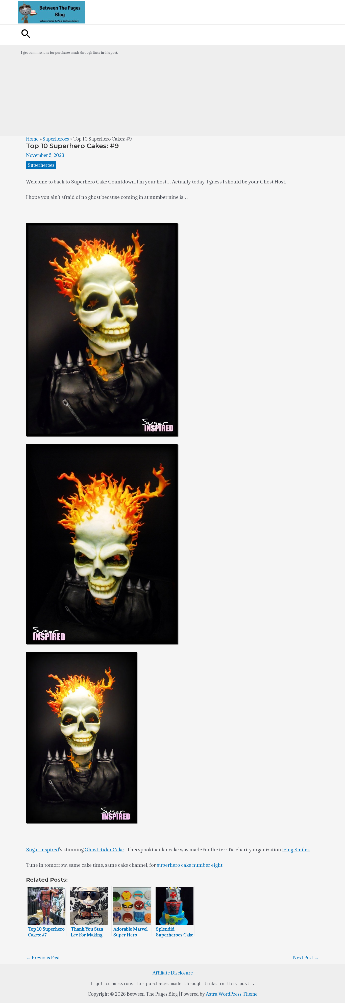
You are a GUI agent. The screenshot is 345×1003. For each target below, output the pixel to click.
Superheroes (56, 139)
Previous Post (43, 958)
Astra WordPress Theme (231, 994)
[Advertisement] (172, 98)
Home (32, 139)
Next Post (305, 958)
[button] (26, 35)
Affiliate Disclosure (173, 973)
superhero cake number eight (190, 865)
